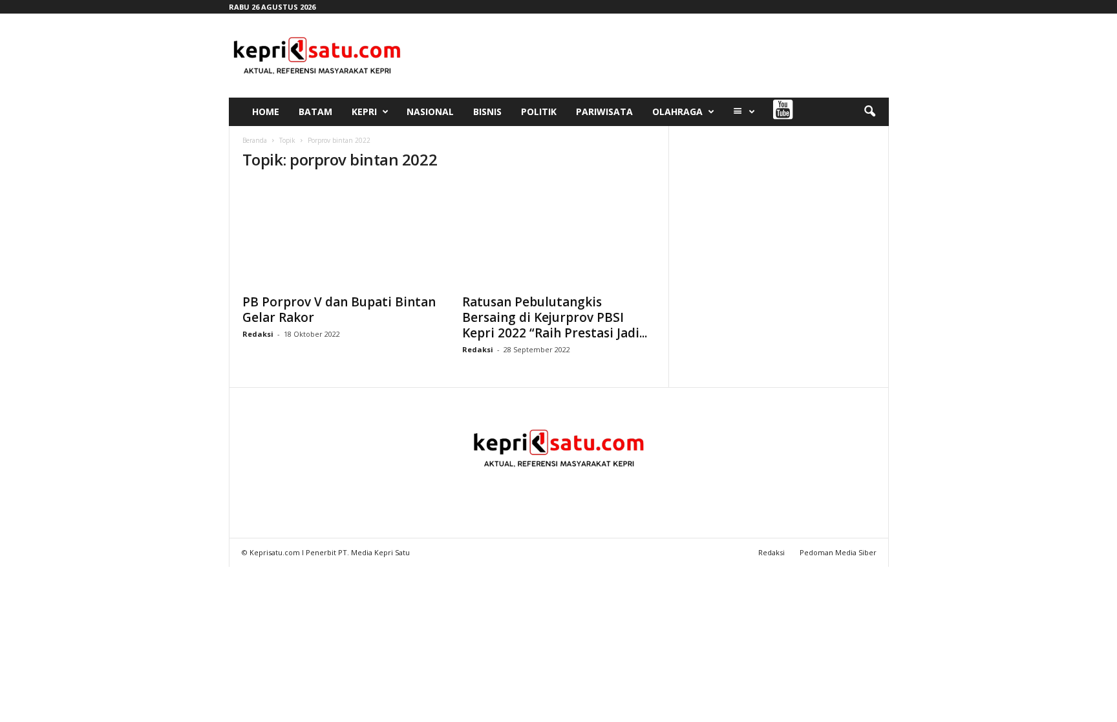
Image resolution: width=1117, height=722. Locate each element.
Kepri (364, 111)
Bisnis (487, 111)
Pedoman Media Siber (838, 552)
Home (265, 111)
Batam (315, 111)
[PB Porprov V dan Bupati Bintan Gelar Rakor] (339, 234)
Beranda (254, 140)
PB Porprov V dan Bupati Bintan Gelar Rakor (339, 309)
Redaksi (257, 334)
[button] (869, 112)
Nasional (430, 111)
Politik (539, 111)
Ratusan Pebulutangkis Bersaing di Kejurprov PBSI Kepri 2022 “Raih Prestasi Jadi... (554, 317)
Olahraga (677, 111)
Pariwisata (604, 111)
